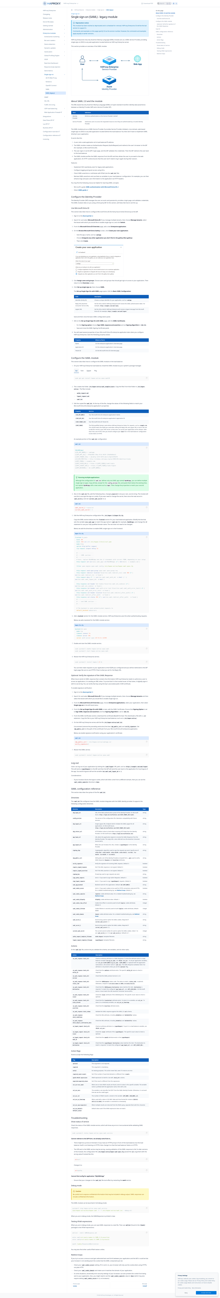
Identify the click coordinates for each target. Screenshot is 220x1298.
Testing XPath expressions (164, 51)
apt (76, 371)
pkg (95, 371)
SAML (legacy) (109, 10)
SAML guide (82, 190)
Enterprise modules (90, 10)
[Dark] (174, 3)
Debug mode (160, 48)
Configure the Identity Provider (165, 16)
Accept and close (206, 1293)
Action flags (160, 40)
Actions (159, 37)
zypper (89, 371)
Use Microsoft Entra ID (163, 18)
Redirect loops (121, 890)
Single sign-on (100, 10)
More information (196, 1288)
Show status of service (163, 45)
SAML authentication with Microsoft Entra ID (101, 187)
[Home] (72, 10)
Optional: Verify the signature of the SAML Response (166, 25)
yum (82, 371)
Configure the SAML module (164, 21)
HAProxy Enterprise (79, 10)
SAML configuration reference (164, 31)
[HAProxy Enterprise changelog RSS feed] (176, 3)
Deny (186, 1293)
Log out (158, 29)
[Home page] (52, 3)
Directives (160, 34)
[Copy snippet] (146, 378)
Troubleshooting (160, 42)
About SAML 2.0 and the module (165, 13)
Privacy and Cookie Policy (184, 1288)
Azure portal (87, 216)
